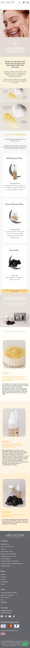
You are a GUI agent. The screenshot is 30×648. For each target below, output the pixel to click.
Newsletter (4, 602)
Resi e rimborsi (5, 597)
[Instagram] (6, 616)
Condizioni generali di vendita (9, 592)
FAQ (2, 600)
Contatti (3, 584)
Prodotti (3, 574)
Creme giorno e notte (6, 551)
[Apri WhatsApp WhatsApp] (25, 644)
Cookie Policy (11, 642)
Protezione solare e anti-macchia (10, 561)
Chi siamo (3, 577)
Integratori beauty (5, 566)
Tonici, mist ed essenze (7, 546)
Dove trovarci (4, 581)
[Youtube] (10, 616)
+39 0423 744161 (6, 613)
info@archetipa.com (6, 610)
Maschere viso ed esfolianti (8, 554)
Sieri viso (3, 549)
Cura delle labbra (5, 558)
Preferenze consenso (20, 642)
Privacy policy (4, 642)
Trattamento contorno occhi (8, 556)
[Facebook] (2, 616)
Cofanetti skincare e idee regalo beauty (11, 563)
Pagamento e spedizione (7, 595)
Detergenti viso (5, 544)
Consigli (3, 579)
